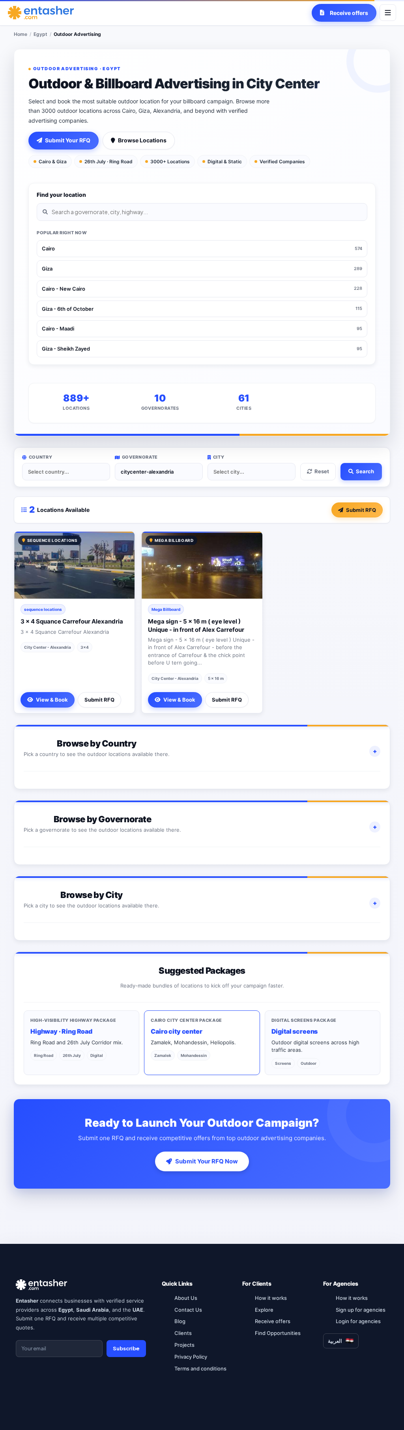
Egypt (40, 34)
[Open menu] (388, 12)
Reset (321, 471)
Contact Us (188, 1310)
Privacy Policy (190, 1356)
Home (20, 34)
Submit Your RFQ (67, 140)
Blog (179, 1321)
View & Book (52, 699)
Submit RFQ (361, 510)
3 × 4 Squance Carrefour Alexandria (72, 621)
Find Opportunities (278, 1333)
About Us (185, 1298)
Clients (183, 1333)
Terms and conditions (200, 1368)
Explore (264, 1310)
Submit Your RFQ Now (206, 1161)
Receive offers (272, 1321)
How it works (271, 1298)
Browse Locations (142, 140)
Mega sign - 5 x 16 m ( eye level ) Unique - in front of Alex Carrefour (196, 625)
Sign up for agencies (360, 1310)
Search (365, 471)
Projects (184, 1345)
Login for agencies (358, 1321)
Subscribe (126, 1348)
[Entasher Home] (41, 12)
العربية (335, 1341)
